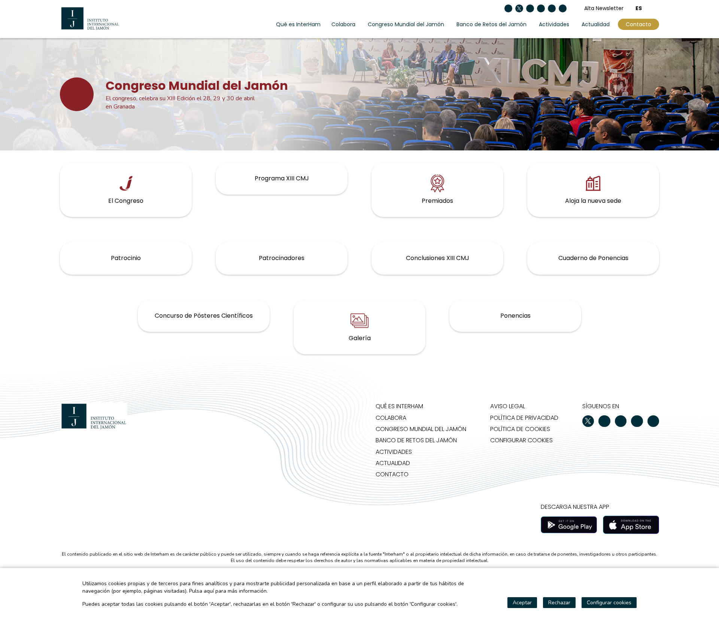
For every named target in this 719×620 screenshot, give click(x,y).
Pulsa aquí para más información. (228, 591)
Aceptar (522, 602)
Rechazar (559, 602)
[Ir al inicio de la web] (90, 18)
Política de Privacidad (524, 417)
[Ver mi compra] (656, 8)
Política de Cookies (520, 429)
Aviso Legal (507, 406)
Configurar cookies (521, 440)
